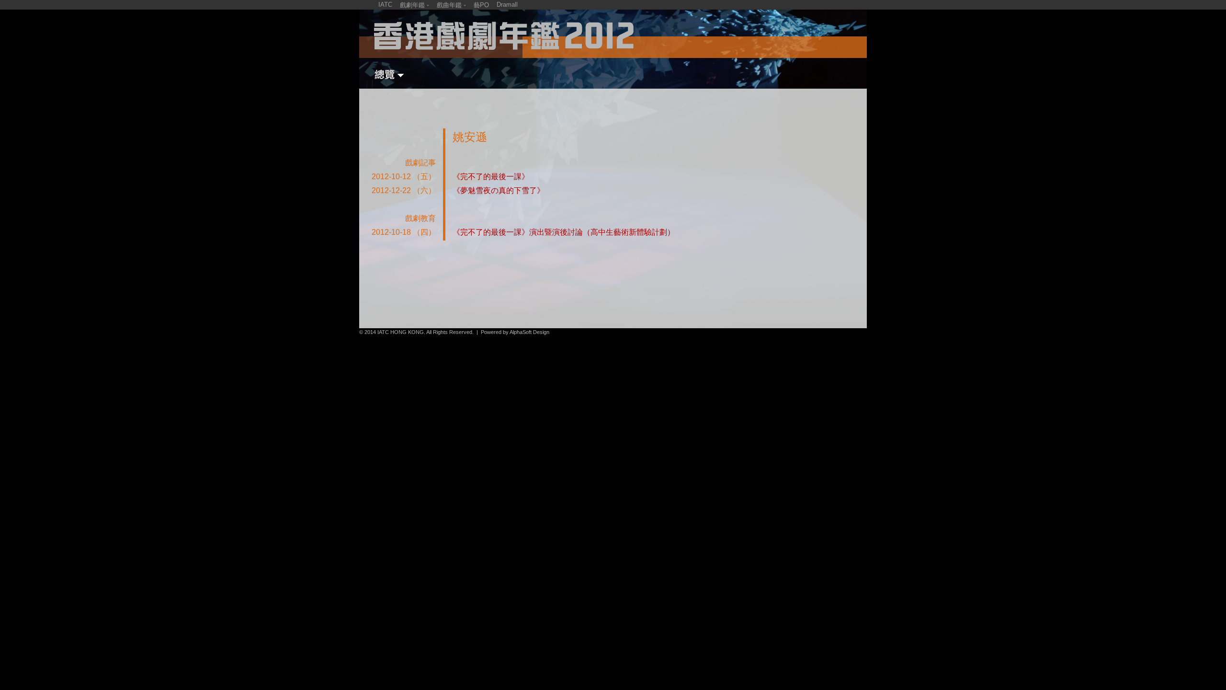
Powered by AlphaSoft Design (515, 332)
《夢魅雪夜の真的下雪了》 (499, 190)
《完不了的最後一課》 (491, 176)
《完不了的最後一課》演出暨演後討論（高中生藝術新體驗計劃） (564, 232)
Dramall (507, 4)
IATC (385, 4)
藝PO (481, 5)
